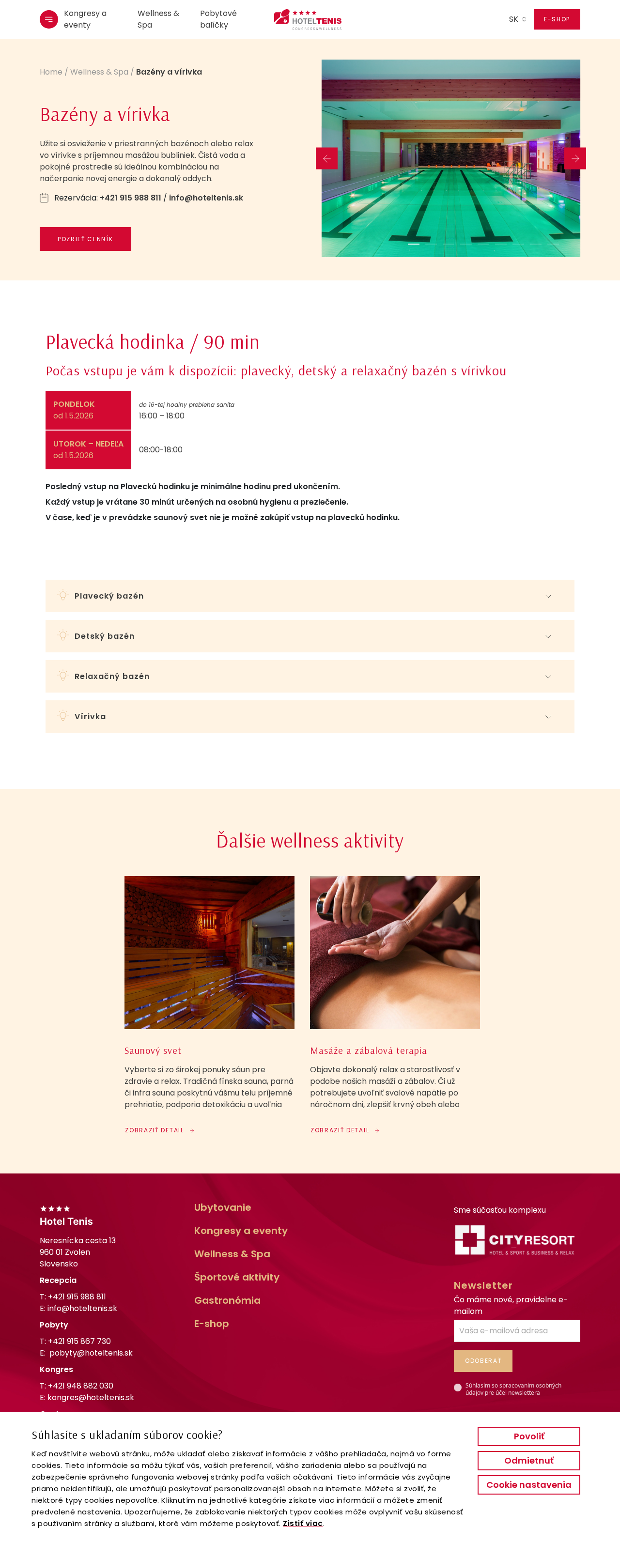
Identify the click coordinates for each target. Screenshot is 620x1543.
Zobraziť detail (154, 1130)
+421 (79, 1341)
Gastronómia (227, 1300)
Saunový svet (153, 1050)
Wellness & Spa (158, 19)
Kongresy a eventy (85, 19)
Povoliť (529, 1436)
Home (51, 71)
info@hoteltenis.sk (206, 197)
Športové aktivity (236, 1277)
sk (513, 19)
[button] (413, 244)
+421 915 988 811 (130, 197)
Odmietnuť (529, 1460)
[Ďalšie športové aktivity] (209, 952)
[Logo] (302, 19)
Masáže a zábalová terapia (368, 1050)
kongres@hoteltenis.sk (90, 1397)
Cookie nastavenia (529, 1485)
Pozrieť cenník (85, 239)
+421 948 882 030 (80, 1385)
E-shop (557, 19)
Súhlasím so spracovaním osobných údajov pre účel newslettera (513, 1389)
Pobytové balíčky (218, 19)
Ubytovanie (222, 1207)
